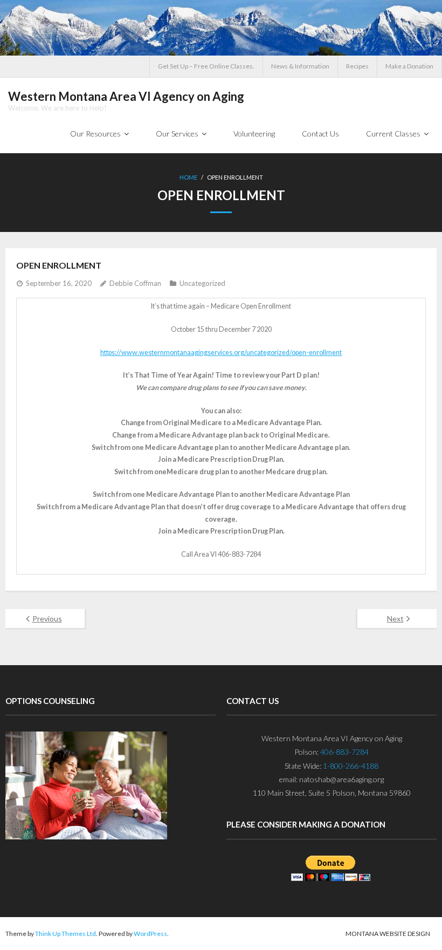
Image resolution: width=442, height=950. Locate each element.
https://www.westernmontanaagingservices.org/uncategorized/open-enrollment (221, 352)
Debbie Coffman (135, 283)
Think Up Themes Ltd (65, 934)
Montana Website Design (388, 934)
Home (188, 177)
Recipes (357, 66)
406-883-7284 (344, 751)
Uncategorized (202, 283)
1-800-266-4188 (350, 765)
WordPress (150, 934)
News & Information (300, 66)
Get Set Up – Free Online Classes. (206, 66)
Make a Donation (409, 66)
